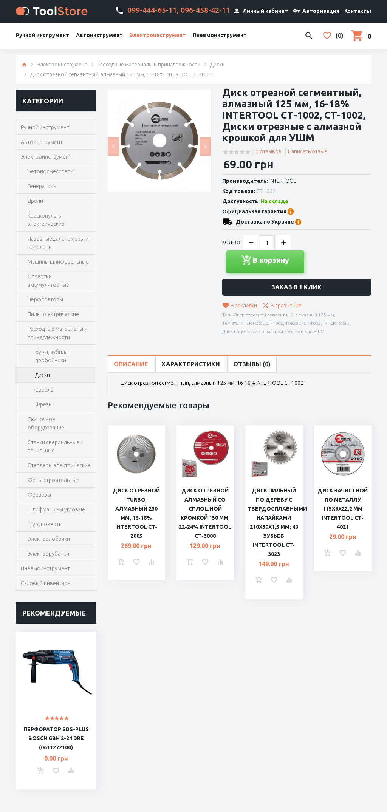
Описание (131, 364)
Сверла (44, 390)
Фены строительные (53, 480)
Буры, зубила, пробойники (52, 356)
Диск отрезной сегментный (263, 314)
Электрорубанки (48, 554)
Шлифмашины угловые (56, 509)
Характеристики (190, 364)
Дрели (35, 201)
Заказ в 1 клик (296, 287)
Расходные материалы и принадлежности (148, 65)
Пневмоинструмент (220, 35)
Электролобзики (49, 539)
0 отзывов (268, 151)
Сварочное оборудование (46, 423)
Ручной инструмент (42, 35)
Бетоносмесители (50, 171)
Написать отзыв (307, 151)
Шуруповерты (45, 524)
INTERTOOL (282, 181)
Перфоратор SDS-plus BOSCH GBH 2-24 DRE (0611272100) (56, 738)
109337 (293, 323)
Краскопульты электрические (46, 220)
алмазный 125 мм (315, 314)
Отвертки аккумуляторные (48, 280)
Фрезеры (39, 495)
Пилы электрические (53, 314)
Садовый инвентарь (45, 583)
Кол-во (231, 242)
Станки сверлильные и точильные (56, 446)
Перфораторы (45, 299)
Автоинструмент (99, 35)
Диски (217, 65)
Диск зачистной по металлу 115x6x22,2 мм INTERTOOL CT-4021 (342, 509)
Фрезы (44, 404)
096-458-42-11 (205, 10)
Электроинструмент (158, 35)
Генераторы (42, 186)
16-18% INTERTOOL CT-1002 (252, 323)
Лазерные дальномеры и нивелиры (58, 243)
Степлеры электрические (59, 465)
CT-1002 (312, 323)
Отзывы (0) (252, 364)
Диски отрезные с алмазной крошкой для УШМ (273, 331)
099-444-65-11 (152, 10)
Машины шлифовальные (58, 262)
